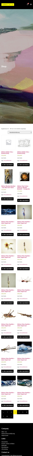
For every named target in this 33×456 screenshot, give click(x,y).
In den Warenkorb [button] (7, 164)
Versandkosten (7, 160)
